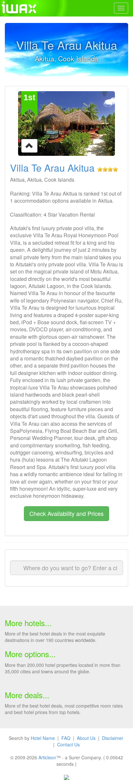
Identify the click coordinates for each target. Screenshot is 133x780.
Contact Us (68, 744)
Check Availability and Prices (66, 513)
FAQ (65, 738)
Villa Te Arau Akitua (52, 168)
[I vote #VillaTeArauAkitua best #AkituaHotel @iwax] (29, 145)
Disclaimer (112, 738)
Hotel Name (43, 738)
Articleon (47, 757)
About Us (86, 738)
